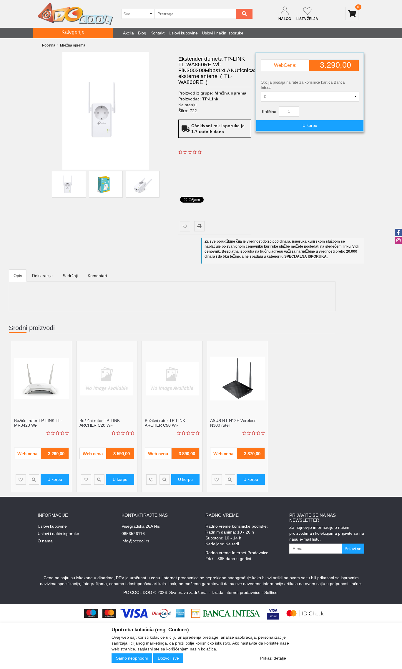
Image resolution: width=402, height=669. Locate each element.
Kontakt (157, 33)
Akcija (128, 33)
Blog (142, 33)
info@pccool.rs (135, 541)
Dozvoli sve (168, 658)
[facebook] (398, 232)
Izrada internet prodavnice (236, 592)
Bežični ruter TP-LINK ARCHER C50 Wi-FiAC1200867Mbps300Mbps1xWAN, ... (179, 427)
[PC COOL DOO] (75, 14)
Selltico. (271, 592)
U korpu (310, 125)
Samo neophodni (132, 658)
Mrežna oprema (72, 45)
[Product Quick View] (34, 479)
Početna (48, 45)
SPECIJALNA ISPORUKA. (306, 256)
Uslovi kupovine (183, 33)
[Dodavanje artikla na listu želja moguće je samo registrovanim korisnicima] (185, 226)
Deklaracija (42, 275)
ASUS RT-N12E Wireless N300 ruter (233, 422)
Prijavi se (353, 548)
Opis (18, 275)
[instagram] (398, 240)
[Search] (244, 14)
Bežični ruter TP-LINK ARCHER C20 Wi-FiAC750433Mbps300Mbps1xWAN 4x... (111, 427)
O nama (45, 541)
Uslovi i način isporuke (222, 33)
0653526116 (133, 533)
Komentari (97, 275)
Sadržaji (70, 275)
